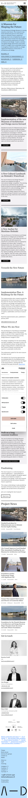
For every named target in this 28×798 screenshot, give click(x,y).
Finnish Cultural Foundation (11, 740)
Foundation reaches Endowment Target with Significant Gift (7, 575)
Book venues (4, 752)
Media (3, 757)
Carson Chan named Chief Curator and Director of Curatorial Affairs (12, 599)
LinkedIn (3, 770)
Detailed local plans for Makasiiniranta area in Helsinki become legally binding (11, 525)
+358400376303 (5, 713)
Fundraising (16, 59)
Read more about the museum (10, 461)
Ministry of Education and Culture (10, 737)
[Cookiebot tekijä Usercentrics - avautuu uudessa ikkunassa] (19, 368)
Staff (2, 762)
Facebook (3, 768)
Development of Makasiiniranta (11, 56)
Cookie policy (5, 782)
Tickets (3, 750)
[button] (14, 280)
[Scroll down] (14, 19)
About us (3, 760)
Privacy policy (5, 780)
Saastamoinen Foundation (18, 741)
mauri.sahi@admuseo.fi (7, 715)
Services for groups (6, 754)
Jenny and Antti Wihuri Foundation (11, 743)
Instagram (4, 766)
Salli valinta (13, 423)
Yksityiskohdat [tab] (14, 372)
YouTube (3, 771)
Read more (5, 145)
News (2, 62)
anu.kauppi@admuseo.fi (7, 688)
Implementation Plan (8, 322)
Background (5, 59)
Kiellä (13, 428)
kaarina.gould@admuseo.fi (7, 661)
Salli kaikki (13, 418)
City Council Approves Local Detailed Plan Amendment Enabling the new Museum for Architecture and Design (13, 550)
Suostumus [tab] (5, 372)
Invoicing (3, 763)
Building (4, 53)
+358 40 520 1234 (5, 686)
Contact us (4, 755)
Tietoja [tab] (23, 372)
